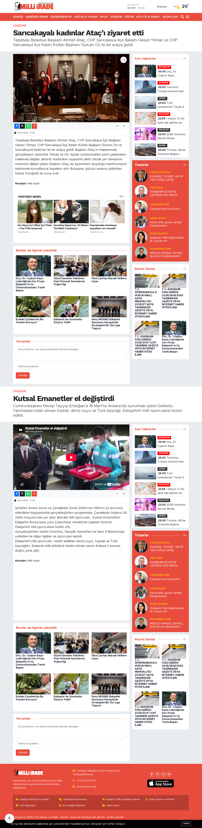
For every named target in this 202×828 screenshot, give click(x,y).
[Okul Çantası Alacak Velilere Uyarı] (109, 265)
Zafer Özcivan (160, 172)
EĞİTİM (129, 16)
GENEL (162, 98)
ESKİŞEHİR (19, 25)
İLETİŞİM (53, 817)
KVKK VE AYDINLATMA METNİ (87, 817)
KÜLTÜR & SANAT (148, 16)
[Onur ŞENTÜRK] (141, 206)
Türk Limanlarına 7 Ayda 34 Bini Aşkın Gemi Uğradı (171, 105)
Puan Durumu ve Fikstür (162, 799)
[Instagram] (163, 774)
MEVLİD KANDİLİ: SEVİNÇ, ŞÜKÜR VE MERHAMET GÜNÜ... (166, 255)
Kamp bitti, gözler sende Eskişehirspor (165, 224)
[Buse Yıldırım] (141, 237)
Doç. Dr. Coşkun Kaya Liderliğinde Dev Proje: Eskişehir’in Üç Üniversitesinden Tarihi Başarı (30, 284)
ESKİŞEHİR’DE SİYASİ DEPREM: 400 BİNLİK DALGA (163, 193)
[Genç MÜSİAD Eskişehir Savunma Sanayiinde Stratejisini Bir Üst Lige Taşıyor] (109, 306)
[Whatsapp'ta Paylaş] (28, 126)
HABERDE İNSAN (37, 16)
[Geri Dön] (9, 818)
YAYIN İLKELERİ (115, 817)
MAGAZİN (164, 130)
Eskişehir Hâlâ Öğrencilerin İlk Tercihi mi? (167, 239)
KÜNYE (64, 817)
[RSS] (169, 774)
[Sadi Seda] (141, 191)
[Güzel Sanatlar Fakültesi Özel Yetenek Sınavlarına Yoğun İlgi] (71, 265)
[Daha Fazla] (34, 126)
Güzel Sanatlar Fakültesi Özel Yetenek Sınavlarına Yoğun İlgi (69, 281)
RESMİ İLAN (170, 16)
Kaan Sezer (157, 218)
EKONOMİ (164, 114)
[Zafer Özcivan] (141, 175)
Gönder (23, 375)
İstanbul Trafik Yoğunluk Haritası (123, 799)
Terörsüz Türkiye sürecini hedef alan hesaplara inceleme (171, 89)
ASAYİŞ (18, 16)
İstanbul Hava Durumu (75, 799)
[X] (157, 774)
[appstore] (161, 783)
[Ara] (183, 17)
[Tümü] (184, 58)
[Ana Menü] (187, 17)
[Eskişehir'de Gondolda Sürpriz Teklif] (71, 306)
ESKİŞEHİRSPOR (60, 16)
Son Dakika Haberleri (73, 805)
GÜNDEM (116, 16)
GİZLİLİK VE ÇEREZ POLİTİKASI (30, 817)
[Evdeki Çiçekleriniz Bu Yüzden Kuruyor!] (33, 306)
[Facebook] (151, 774)
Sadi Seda (156, 187)
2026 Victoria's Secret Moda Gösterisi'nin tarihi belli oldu (171, 136)
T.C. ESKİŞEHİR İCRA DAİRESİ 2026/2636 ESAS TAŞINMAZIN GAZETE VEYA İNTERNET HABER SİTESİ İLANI (173, 298)
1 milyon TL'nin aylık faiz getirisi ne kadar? (170, 121)
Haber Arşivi (112, 805)
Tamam (186, 823)
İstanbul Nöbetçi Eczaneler (34, 799)
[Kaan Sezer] (141, 221)
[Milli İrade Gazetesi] (33, 6)
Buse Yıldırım (159, 233)
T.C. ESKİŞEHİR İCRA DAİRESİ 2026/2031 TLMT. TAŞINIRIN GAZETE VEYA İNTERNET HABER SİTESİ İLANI (146, 345)
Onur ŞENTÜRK (159, 204)
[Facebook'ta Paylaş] (16, 126)
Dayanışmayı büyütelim (165, 208)
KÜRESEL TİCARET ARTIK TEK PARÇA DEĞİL (166, 178)
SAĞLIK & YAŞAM (85, 16)
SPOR (103, 16)
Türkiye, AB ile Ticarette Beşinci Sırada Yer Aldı (171, 152)
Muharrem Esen (160, 249)
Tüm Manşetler (27, 805)
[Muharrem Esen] (141, 252)
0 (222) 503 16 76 (86, 780)
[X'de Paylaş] (22, 126)
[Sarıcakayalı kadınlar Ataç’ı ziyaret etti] (71, 88)
